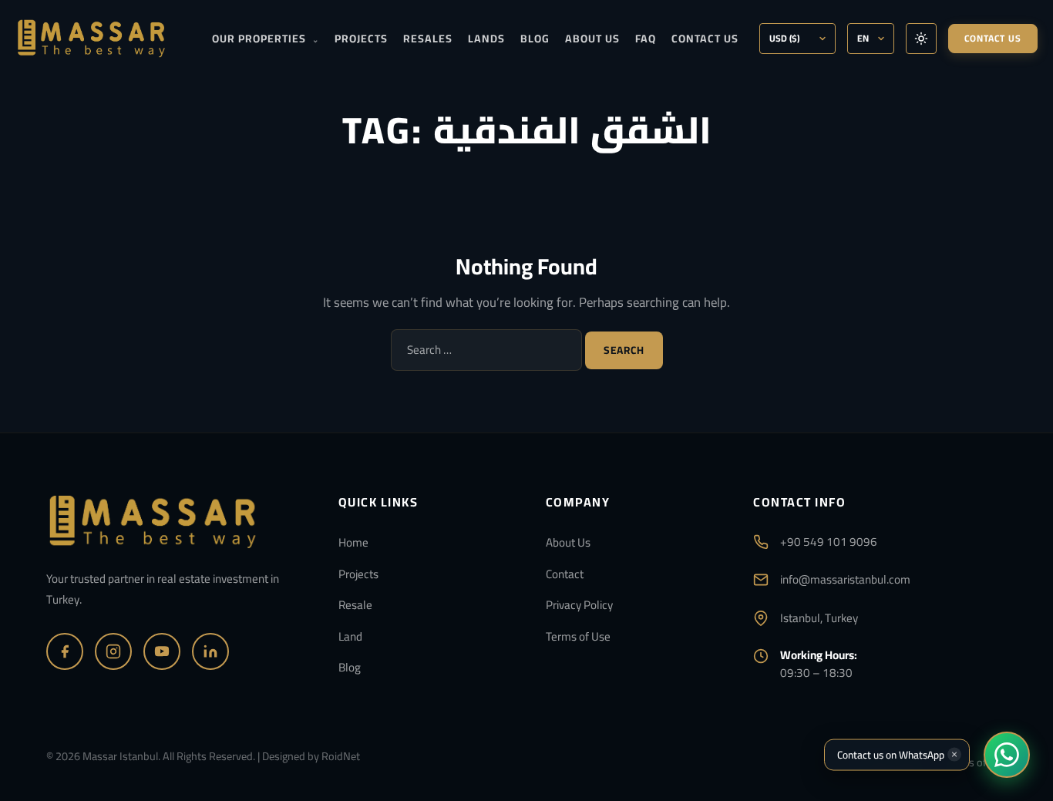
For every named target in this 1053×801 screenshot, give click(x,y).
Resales (427, 39)
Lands (486, 39)
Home (353, 542)
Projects (361, 39)
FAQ (645, 39)
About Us (592, 39)
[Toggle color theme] (921, 38)
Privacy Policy (579, 605)
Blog (535, 39)
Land (350, 636)
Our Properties (265, 39)
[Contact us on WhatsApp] (1007, 755)
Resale (355, 605)
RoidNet (340, 755)
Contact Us (704, 39)
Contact (565, 574)
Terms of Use (578, 636)
